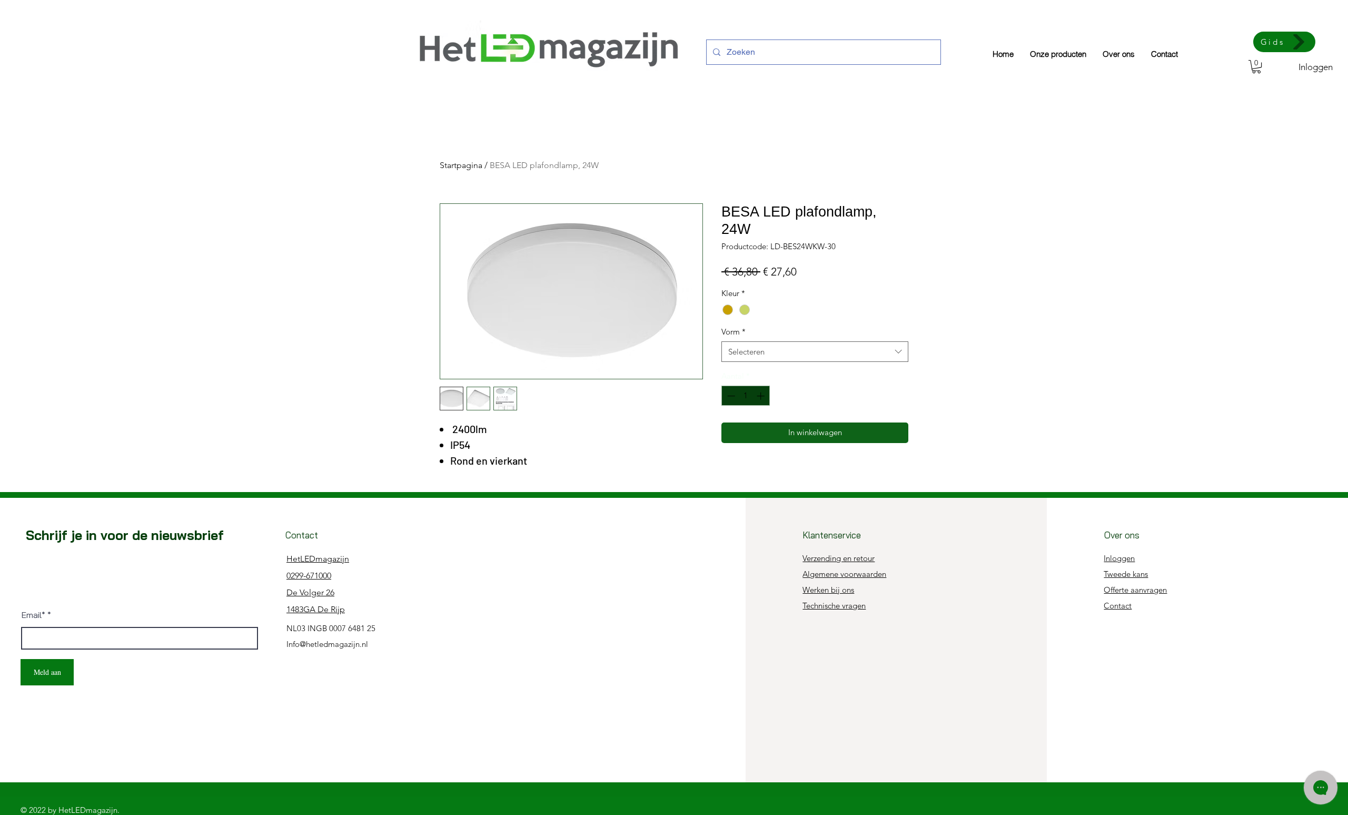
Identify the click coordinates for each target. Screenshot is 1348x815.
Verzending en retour (838, 558)
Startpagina (461, 165)
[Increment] (762, 396)
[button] (1256, 66)
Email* (33, 615)
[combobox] (814, 351)
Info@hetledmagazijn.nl (327, 644)
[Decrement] (730, 396)
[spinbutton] (746, 396)
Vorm (733, 332)
